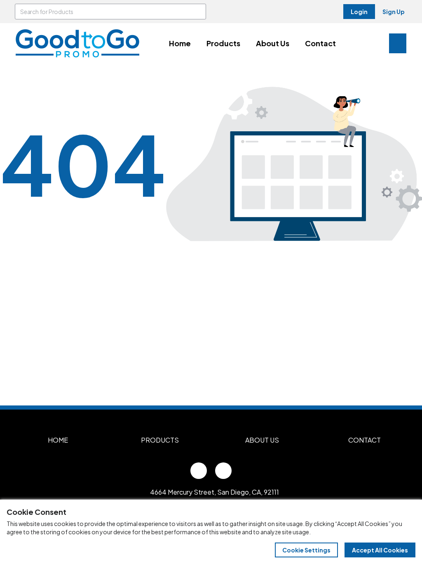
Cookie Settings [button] (306, 550)
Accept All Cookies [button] (380, 550)
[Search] (198, 11)
